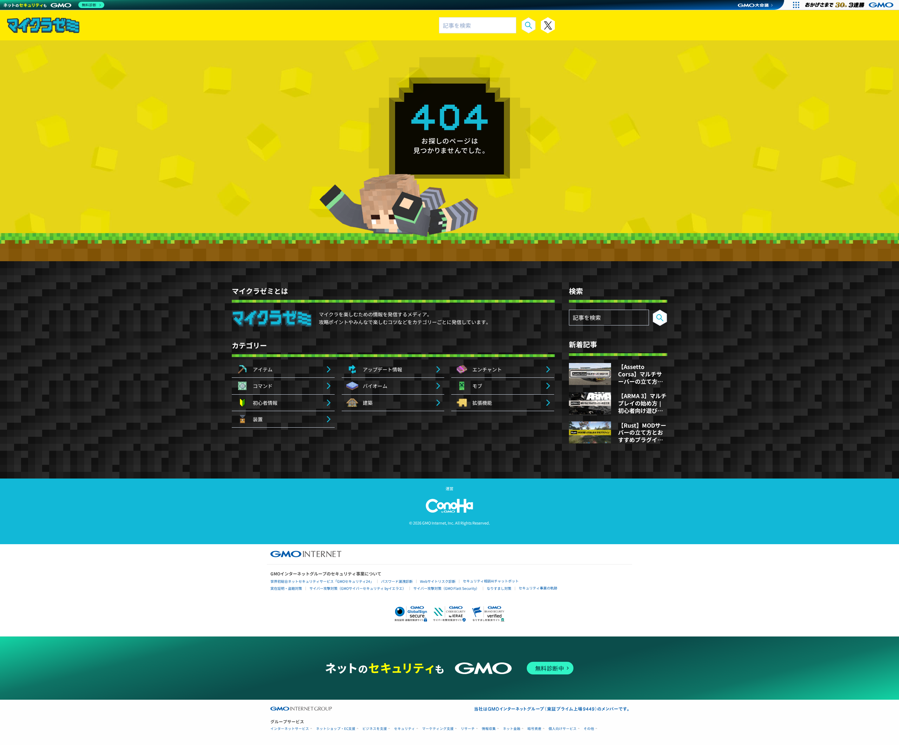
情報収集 (489, 728)
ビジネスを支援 (374, 728)
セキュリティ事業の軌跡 (538, 588)
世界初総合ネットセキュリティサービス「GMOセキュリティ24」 (322, 581)
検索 (528, 25)
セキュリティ (404, 728)
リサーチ (468, 728)
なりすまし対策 (499, 588)
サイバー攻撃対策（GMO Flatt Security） (446, 588)
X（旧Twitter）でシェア (548, 25)
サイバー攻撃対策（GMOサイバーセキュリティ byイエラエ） (357, 588)
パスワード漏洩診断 (397, 581)
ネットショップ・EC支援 (335, 728)
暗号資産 (534, 728)
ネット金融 (511, 728)
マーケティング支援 (438, 728)
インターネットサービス (289, 728)
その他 (589, 728)
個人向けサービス (563, 728)
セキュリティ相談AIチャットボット (491, 581)
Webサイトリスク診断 (437, 581)
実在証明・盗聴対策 (286, 588)
